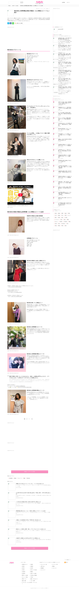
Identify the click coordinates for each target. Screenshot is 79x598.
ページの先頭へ (67, 559)
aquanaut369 (18, 497)
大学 (56, 215)
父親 (64, 219)
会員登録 (63, 2)
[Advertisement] (19, 36)
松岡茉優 (10, 478)
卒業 (62, 225)
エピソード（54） (43, 8)
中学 (62, 215)
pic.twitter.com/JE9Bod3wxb (20, 386)
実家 (59, 217)
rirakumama (60, 52)
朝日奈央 (28, 478)
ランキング (57, 219)
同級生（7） (48, 8)
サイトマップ (43, 569)
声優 (69, 213)
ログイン (68, 2)
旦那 (65, 225)
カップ (69, 215)
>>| (32, 418)
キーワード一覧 (54, 564)
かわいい (56, 221)
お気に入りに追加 (19, 23)
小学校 (66, 217)
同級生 (15, 478)
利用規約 (42, 568)
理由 (69, 221)
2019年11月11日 (19, 292)
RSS (67, 562)
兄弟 (61, 219)
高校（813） (38, 8)
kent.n (17, 487)
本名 (59, 223)
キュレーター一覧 (44, 564)
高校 (24, 478)
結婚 (65, 213)
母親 (68, 219)
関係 (59, 225)
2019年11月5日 (19, 296)
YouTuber (63, 223)
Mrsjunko (59, 77)
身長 (56, 213)
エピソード (20, 478)
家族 (59, 215)
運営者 (53, 566)
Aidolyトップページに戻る (29, 471)
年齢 (56, 225)
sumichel (17, 523)
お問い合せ (42, 566)
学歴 (65, 215)
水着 (56, 223)
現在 (62, 217)
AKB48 (61, 221)
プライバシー (54, 568)
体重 (62, 213)
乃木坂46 (65, 221)
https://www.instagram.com (14, 76)
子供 (67, 223)
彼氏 (56, 217)
